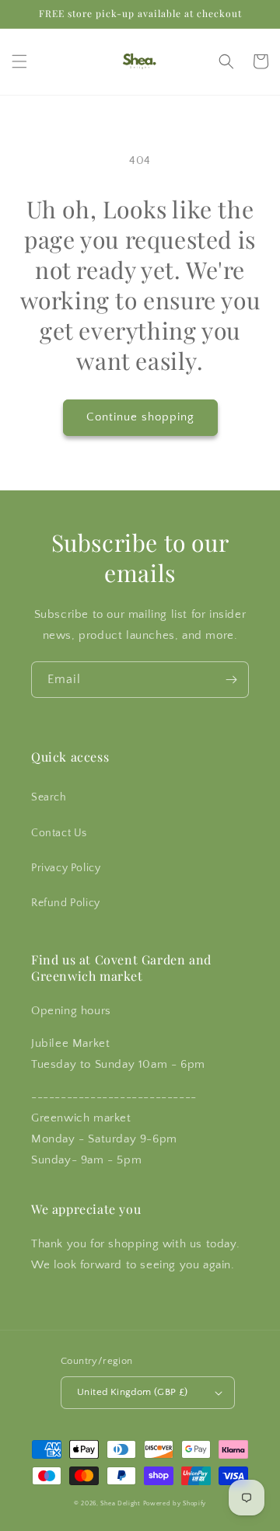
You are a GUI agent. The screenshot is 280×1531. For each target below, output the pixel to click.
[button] (19, 61)
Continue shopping (140, 417)
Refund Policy (65, 903)
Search (49, 797)
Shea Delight (120, 1503)
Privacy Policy (65, 868)
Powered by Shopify (175, 1503)
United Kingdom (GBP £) (132, 1391)
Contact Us (59, 833)
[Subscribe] (231, 679)
